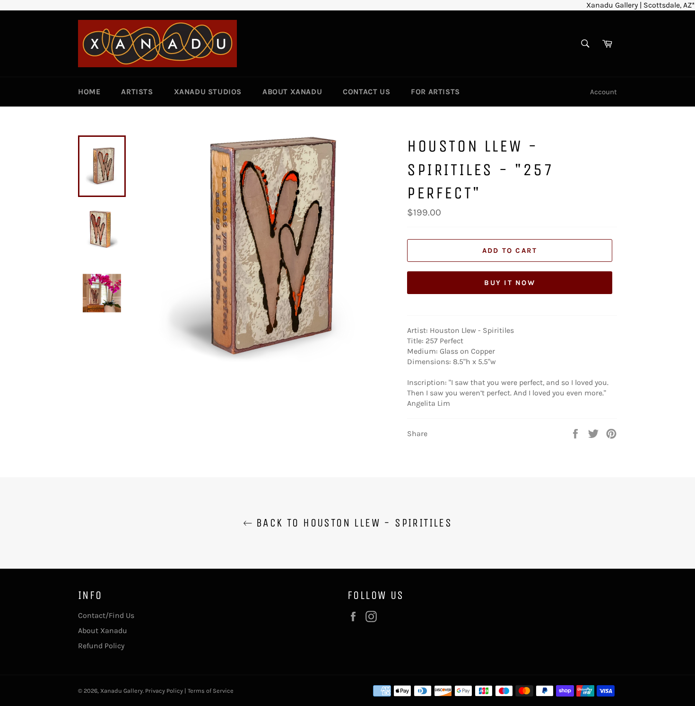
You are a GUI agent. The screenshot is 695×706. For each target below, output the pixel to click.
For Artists (435, 91)
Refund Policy (101, 645)
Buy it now (509, 282)
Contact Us (366, 91)
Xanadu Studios (208, 91)
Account (603, 92)
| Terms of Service (209, 690)
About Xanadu (292, 91)
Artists (137, 91)
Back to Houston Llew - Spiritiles (352, 522)
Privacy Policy (164, 690)
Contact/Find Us (106, 615)
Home (89, 91)
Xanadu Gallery (121, 690)
